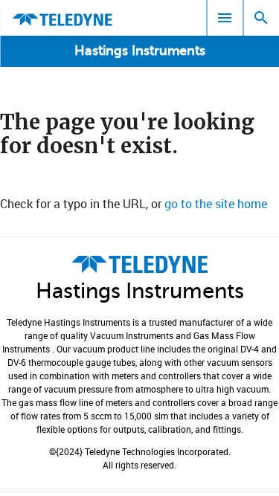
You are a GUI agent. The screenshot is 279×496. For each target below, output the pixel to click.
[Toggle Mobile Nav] (224, 18)
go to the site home (215, 204)
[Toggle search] (261, 18)
